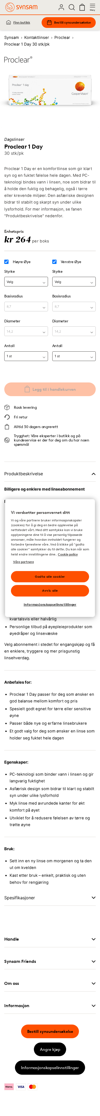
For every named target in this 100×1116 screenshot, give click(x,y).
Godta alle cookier (50, 576)
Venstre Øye (71, 262)
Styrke (9, 271)
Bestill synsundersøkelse (72, 22)
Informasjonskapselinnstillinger (50, 1067)
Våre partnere (23, 562)
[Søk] (72, 7)
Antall (9, 345)
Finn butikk (21, 22)
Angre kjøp (50, 1049)
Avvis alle (50, 591)
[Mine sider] (61, 7)
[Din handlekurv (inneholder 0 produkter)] (82, 7)
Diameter (12, 321)
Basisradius (13, 296)
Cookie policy (68, 554)
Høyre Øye (21, 262)
